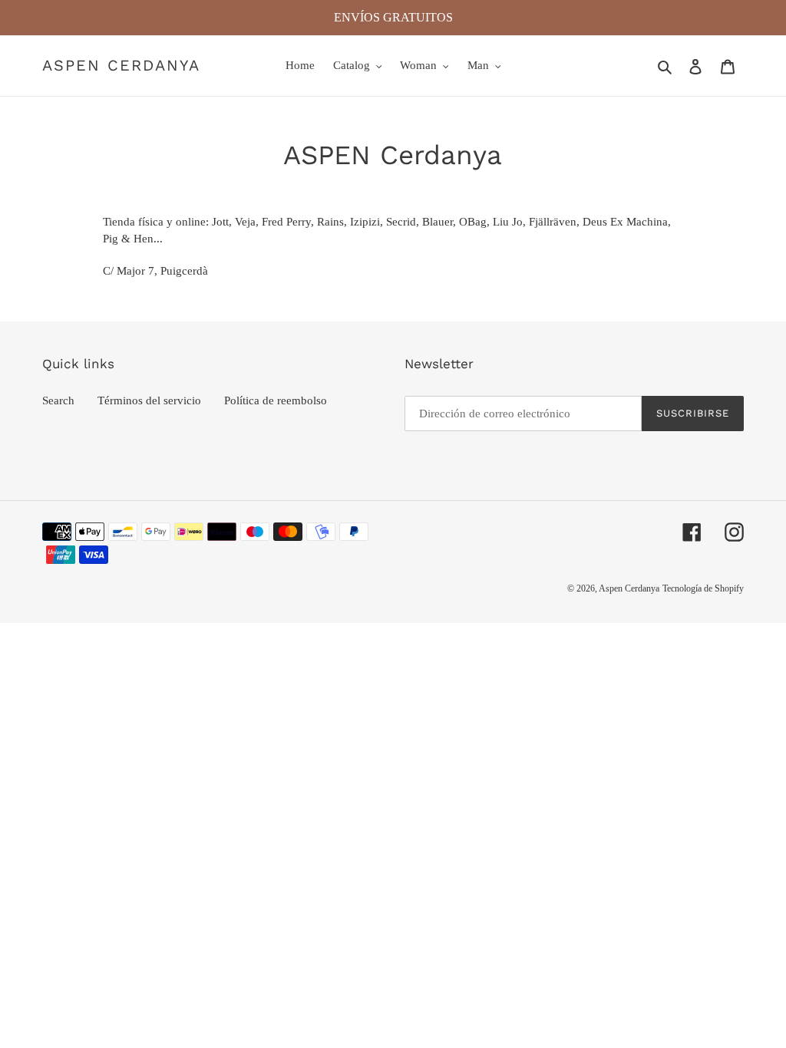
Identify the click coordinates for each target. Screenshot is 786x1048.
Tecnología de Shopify (703, 588)
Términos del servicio (149, 400)
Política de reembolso (275, 400)
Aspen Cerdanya (121, 65)
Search (58, 400)
